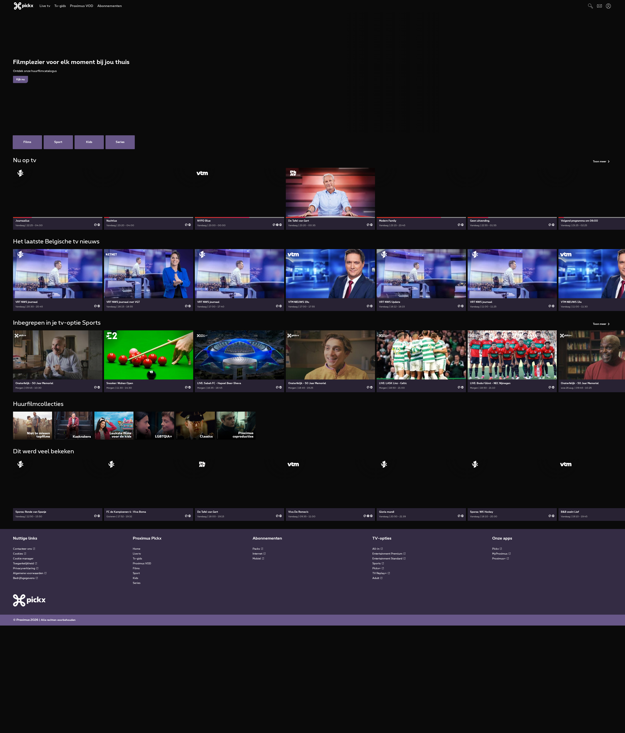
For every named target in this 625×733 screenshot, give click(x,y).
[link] (57, 199)
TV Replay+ (379, 573)
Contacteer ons (23, 549)
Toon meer (599, 161)
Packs (257, 549)
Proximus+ (499, 558)
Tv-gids (137, 558)
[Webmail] (599, 5)
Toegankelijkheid (24, 563)
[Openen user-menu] (608, 5)
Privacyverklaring (24, 568)
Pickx (495, 549)
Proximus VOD (142, 563)
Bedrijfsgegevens (24, 578)
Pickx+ (376, 568)
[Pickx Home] (29, 600)
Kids (135, 578)
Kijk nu (20, 79)
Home (136, 549)
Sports (376, 563)
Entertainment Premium (387, 553)
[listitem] (32, 425)
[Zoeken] (590, 5)
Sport (136, 573)
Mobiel (257, 558)
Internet (258, 553)
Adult (376, 578)
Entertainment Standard (387, 558)
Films (136, 568)
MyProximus (500, 553)
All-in (376, 549)
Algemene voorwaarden (28, 573)
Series (136, 583)
